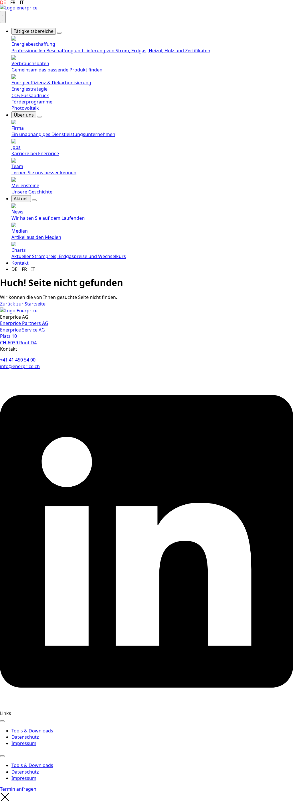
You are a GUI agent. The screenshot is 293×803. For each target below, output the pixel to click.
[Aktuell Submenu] (34, 200)
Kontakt (20, 263)
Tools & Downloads (32, 731)
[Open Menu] (3, 17)
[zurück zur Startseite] (18, 310)
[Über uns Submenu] (39, 116)
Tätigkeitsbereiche (34, 31)
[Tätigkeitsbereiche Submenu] (59, 33)
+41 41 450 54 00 (17, 360)
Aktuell (21, 198)
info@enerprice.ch (20, 366)
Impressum (23, 743)
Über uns (24, 115)
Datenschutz (25, 737)
